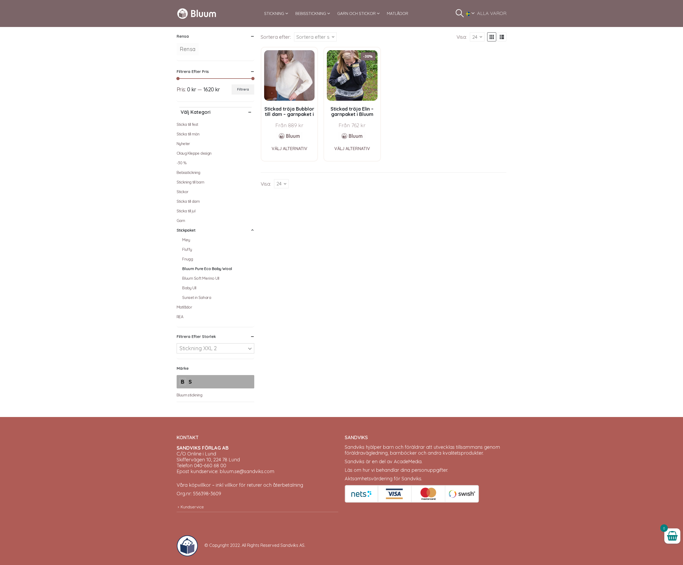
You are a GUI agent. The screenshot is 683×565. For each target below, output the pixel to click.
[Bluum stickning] (289, 136)
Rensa (188, 49)
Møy (186, 239)
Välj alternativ (289, 148)
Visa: (461, 37)
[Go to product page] (289, 75)
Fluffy (187, 249)
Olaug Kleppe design (194, 153)
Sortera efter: (276, 37)
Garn (181, 220)
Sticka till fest (187, 124)
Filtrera (243, 89)
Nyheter (183, 143)
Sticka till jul (186, 210)
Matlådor (184, 307)
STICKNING (274, 13)
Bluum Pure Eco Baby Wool (207, 268)
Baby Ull (189, 287)
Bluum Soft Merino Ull (200, 278)
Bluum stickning (189, 395)
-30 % (181, 162)
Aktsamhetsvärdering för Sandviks (383, 479)
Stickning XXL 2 (198, 348)
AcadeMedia (408, 461)
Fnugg (187, 259)
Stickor (183, 191)
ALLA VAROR (491, 13)
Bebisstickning (188, 172)
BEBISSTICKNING (310, 13)
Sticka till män (188, 134)
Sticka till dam (188, 201)
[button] (459, 13)
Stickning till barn (190, 182)
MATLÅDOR (397, 13)
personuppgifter (429, 470)
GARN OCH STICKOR (356, 13)
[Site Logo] (197, 13)
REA (180, 316)
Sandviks (354, 447)
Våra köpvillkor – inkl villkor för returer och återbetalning (240, 485)
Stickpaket (186, 230)
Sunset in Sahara (196, 297)
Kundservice (192, 506)
